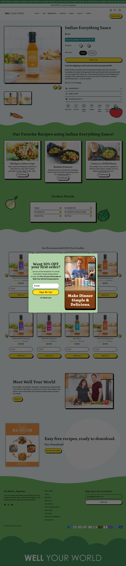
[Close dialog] (93, 257)
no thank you (45, 298)
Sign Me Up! (45, 292)
